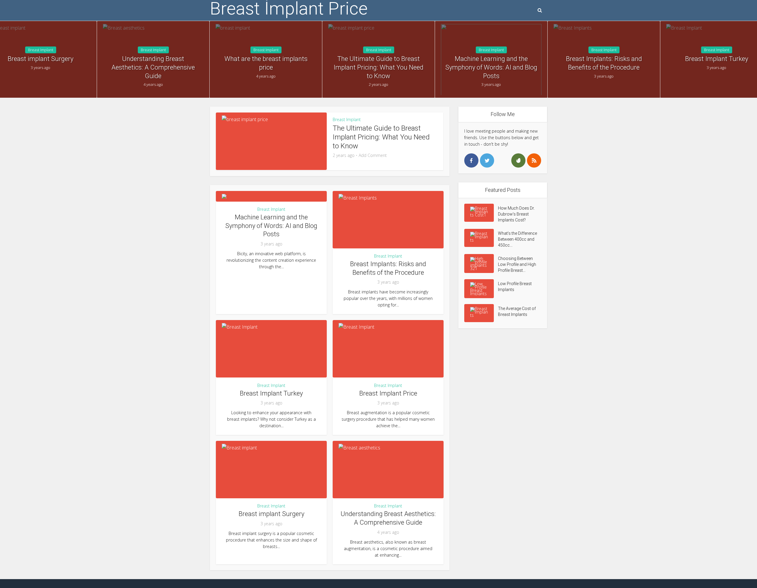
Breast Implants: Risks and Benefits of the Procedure (604, 63)
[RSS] (534, 160)
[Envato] (518, 160)
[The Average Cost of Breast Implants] (481, 313)
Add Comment (373, 155)
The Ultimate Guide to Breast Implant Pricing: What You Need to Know (378, 67)
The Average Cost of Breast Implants (517, 311)
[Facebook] (471, 160)
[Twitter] (487, 160)
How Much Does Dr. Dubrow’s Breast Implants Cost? (516, 214)
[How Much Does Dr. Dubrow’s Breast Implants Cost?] (481, 213)
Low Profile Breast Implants (515, 286)
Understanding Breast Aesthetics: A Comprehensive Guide (153, 67)
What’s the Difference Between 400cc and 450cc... (517, 239)
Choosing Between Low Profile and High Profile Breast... (517, 264)
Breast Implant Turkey (271, 393)
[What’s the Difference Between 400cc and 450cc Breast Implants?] (481, 238)
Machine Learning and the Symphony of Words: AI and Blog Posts (491, 67)
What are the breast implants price (266, 63)
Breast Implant (40, 49)
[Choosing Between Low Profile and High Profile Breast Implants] (481, 263)
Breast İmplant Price (289, 8)
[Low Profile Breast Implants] (481, 288)
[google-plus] (503, 160)
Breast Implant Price (388, 393)
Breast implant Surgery (271, 514)
